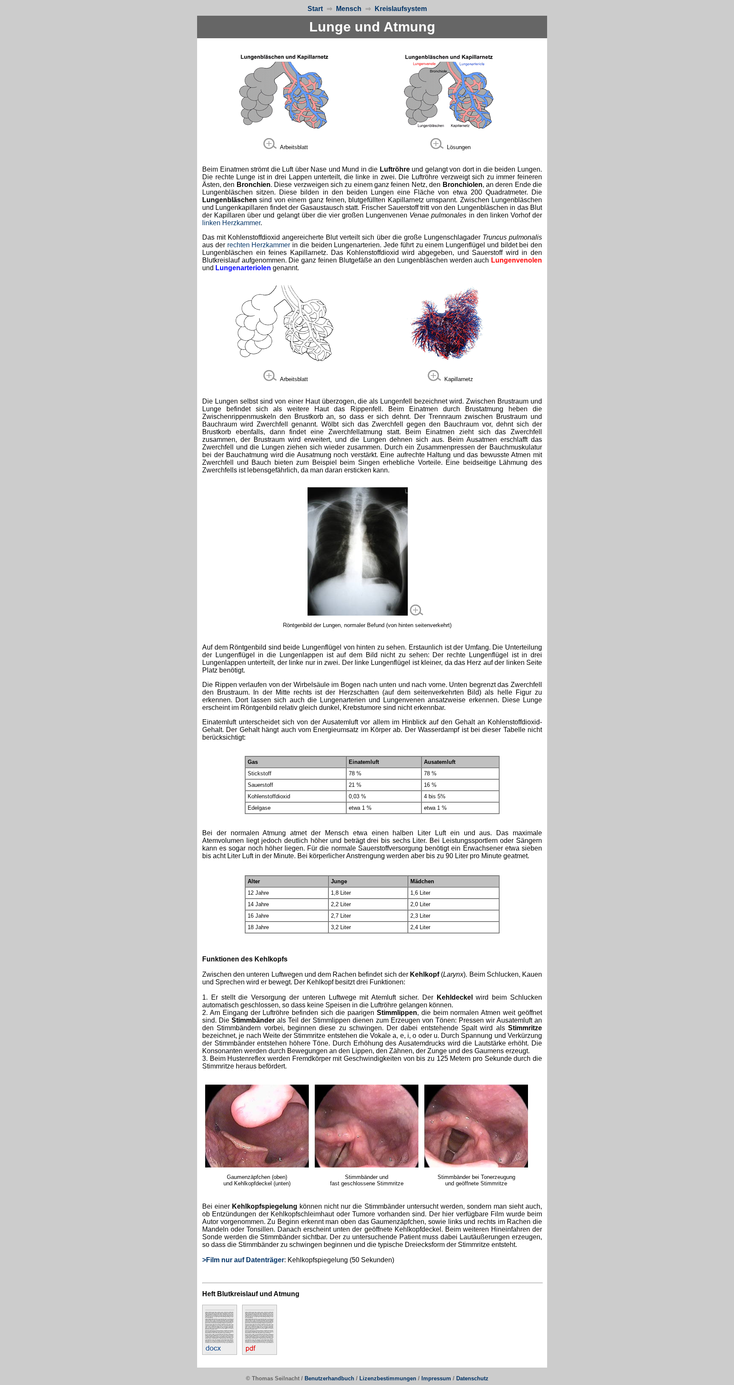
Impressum (436, 1378)
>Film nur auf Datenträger (243, 1259)
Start (315, 8)
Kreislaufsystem (399, 8)
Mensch (348, 8)
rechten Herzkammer (259, 245)
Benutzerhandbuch (329, 1378)
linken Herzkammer (231, 222)
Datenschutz (472, 1378)
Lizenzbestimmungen (387, 1378)
